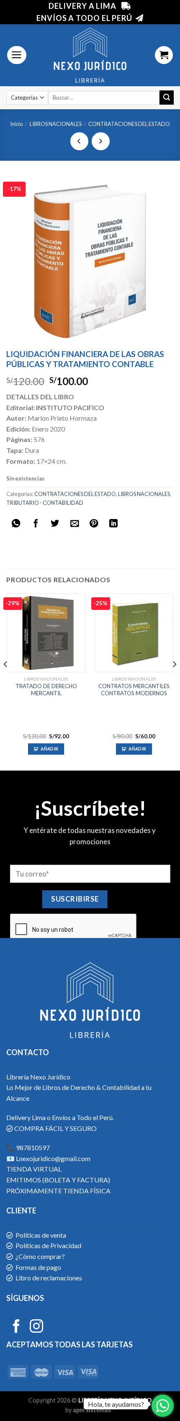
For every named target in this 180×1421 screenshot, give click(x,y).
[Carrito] (164, 55)
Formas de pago (38, 1267)
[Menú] (16, 55)
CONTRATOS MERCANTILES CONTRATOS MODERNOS (134, 689)
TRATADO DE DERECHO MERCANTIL (46, 689)
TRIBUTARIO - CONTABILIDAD (44, 502)
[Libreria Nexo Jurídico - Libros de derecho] (90, 55)
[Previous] (6, 681)
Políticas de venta (40, 1235)
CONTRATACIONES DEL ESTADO (129, 124)
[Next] (174, 681)
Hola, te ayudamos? (116, 1404)
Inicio (16, 124)
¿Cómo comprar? (40, 1256)
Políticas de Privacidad (48, 1245)
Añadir (49, 748)
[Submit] (166, 97)
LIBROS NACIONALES (56, 124)
